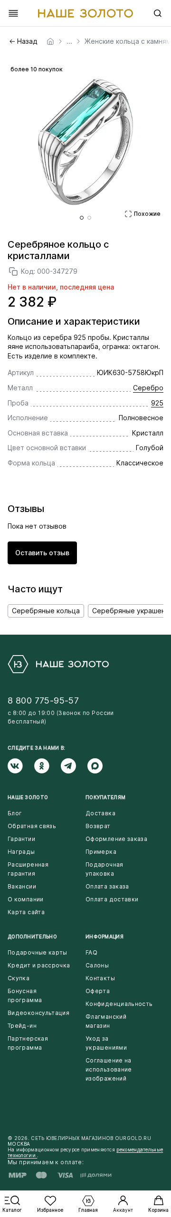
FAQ (91, 952)
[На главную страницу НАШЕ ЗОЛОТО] (58, 664)
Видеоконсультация (38, 1012)
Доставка (100, 813)
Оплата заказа (107, 886)
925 (157, 403)
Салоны (97, 965)
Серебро (148, 388)
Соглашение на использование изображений (109, 1069)
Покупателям (105, 797)
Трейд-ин (22, 1025)
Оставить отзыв (42, 553)
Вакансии (22, 886)
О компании (26, 899)
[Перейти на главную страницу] (85, 13)
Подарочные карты (37, 952)
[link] (50, 41)
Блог (15, 813)
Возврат (98, 826)
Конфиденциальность (119, 1003)
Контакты (100, 978)
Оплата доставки (112, 899)
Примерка (101, 851)
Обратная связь (32, 826)
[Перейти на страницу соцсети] (21, 765)
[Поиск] (157, 13)
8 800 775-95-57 (43, 700)
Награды (21, 851)
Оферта (98, 991)
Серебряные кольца (46, 611)
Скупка (18, 978)
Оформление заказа (116, 838)
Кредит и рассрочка (39, 965)
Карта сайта (26, 912)
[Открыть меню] (13, 13)
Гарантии (21, 838)
